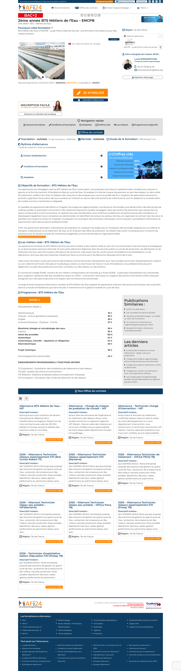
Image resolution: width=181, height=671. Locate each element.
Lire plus (114, 39)
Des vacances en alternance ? (140, 645)
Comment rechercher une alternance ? (36, 661)
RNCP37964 (72, 83)
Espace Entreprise (126, 2)
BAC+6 (25, 633)
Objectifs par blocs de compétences (32, 237)
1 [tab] (35, 77)
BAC (24, 620)
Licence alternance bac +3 (32, 627)
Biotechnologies (64, 620)
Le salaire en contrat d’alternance (70, 648)
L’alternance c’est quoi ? (138, 648)
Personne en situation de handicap (40, 114)
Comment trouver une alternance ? (142, 651)
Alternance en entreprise (31, 648)
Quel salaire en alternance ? (32, 664)
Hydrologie (98, 627)
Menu (143, 8)
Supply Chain (134, 623)
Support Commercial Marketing (141, 627)
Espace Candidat (105, 2)
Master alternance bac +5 (32, 630)
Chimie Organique (65, 633)
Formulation (98, 623)
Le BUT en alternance (135, 309)
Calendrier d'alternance (93, 100)
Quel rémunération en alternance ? (70, 645)
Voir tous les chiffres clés (120, 157)
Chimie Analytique (65, 630)
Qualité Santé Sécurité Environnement (143, 620)
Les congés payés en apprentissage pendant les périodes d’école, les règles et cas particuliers (142, 379)
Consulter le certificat (137, 607)
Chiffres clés (104, 125)
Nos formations (62, 8)
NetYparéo (141, 2)
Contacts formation (35, 125)
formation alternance (101, 661)
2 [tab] (39, 77)
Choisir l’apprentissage (117, 8)
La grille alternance (29, 645)
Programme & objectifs (146, 125)
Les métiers (122, 125)
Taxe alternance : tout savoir (103, 655)
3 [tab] (43, 77)
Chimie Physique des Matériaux (105, 620)
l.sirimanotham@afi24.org (150, 70)
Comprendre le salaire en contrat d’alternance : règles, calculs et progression (139, 352)
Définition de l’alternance (102, 658)
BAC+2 (25, 623)
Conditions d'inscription (63, 125)
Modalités (87, 125)
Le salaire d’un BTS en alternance (34, 658)
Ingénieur (97, 630)
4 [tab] (46, 77)
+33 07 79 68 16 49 (145, 67)
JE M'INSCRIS (93, 92)
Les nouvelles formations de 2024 (140, 313)
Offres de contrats (89, 8)
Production (98, 633)
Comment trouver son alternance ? (106, 651)
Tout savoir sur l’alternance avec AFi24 (143, 661)
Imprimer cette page (143, 77)
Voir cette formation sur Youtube (86, 44)
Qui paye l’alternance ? (101, 664)
